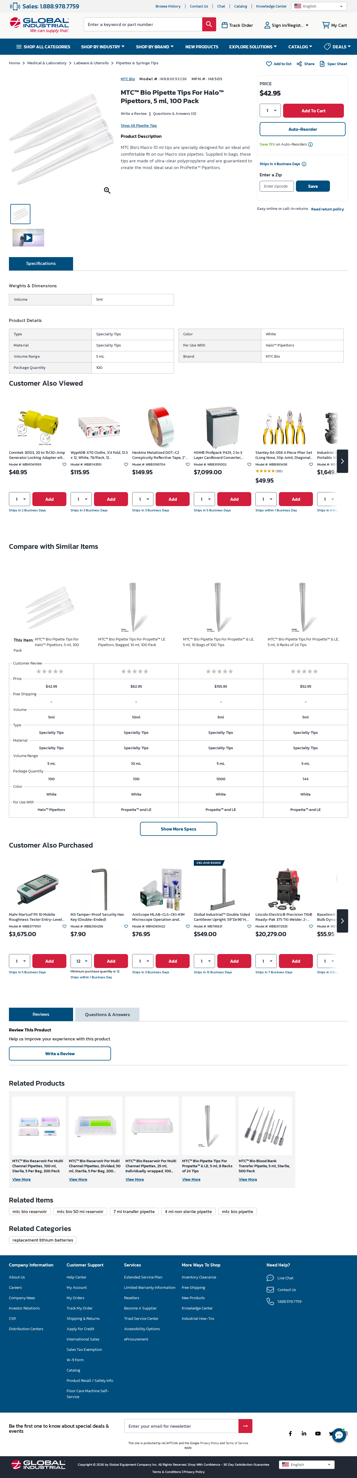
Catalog (240, 6)
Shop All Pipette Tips (139, 126)
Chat (221, 6)
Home (14, 63)
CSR (12, 1319)
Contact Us (199, 6)
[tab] (41, 264)
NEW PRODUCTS (201, 46)
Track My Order (80, 1308)
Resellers (131, 1298)
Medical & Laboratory (47, 63)
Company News (22, 1298)
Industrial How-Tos (198, 1319)
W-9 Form (75, 1360)
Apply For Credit (80, 1329)
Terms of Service (237, 1443)
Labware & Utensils (91, 63)
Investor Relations (24, 1308)
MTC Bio (128, 79)
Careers (15, 1287)
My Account (77, 1287)
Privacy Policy (209, 1443)
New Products (193, 1298)
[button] (319, 6)
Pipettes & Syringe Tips (137, 63)
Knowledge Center (271, 6)
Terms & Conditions (167, 1471)
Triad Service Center (141, 1319)
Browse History (168, 6)
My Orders (75, 1298)
